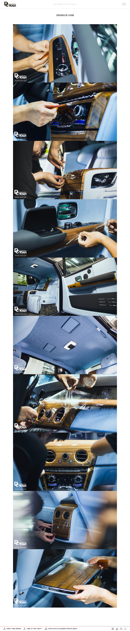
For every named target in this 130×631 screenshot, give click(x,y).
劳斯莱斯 (122, 20)
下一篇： (104, 613)
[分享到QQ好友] (125, 629)
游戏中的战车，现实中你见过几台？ (25, 622)
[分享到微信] (121, 629)
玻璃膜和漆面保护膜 (112, 20)
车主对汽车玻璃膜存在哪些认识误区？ (25, 625)
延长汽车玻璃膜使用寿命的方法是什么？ (79, 625)
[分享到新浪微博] (117, 629)
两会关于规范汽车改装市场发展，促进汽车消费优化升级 (83, 622)
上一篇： (28, 613)
